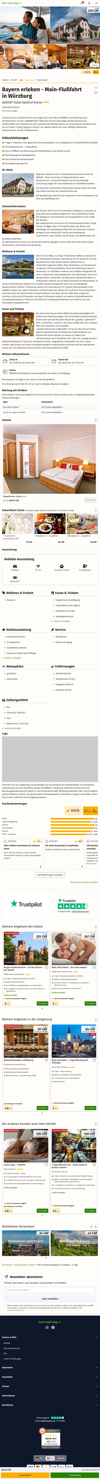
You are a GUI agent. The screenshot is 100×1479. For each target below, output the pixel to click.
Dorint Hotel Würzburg (60, 1067)
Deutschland (21, 1265)
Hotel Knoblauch (10, 1169)
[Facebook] (53, 1328)
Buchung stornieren (12, 1348)
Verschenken (25, 1475)
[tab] (46, 1258)
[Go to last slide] (91, 1227)
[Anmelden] (89, 3)
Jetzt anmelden (50, 1298)
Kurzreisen (7, 1265)
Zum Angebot (42, 1003)
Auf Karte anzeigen (11, 111)
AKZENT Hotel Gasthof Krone (14, 974)
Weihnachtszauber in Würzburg (18, 1060)
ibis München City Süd (60, 1172)
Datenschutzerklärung (15, 1310)
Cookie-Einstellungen (12, 1359)
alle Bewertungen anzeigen (50, 875)
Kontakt (7, 1343)
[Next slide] (96, 420)
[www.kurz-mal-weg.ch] (11, 3)
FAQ (5, 1353)
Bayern (32, 1265)
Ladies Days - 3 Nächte (14, 1165)
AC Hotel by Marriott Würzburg (15, 1064)
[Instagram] (47, 1328)
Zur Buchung (90, 500)
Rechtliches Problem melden (84, 882)
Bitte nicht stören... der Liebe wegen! (69, 967)
